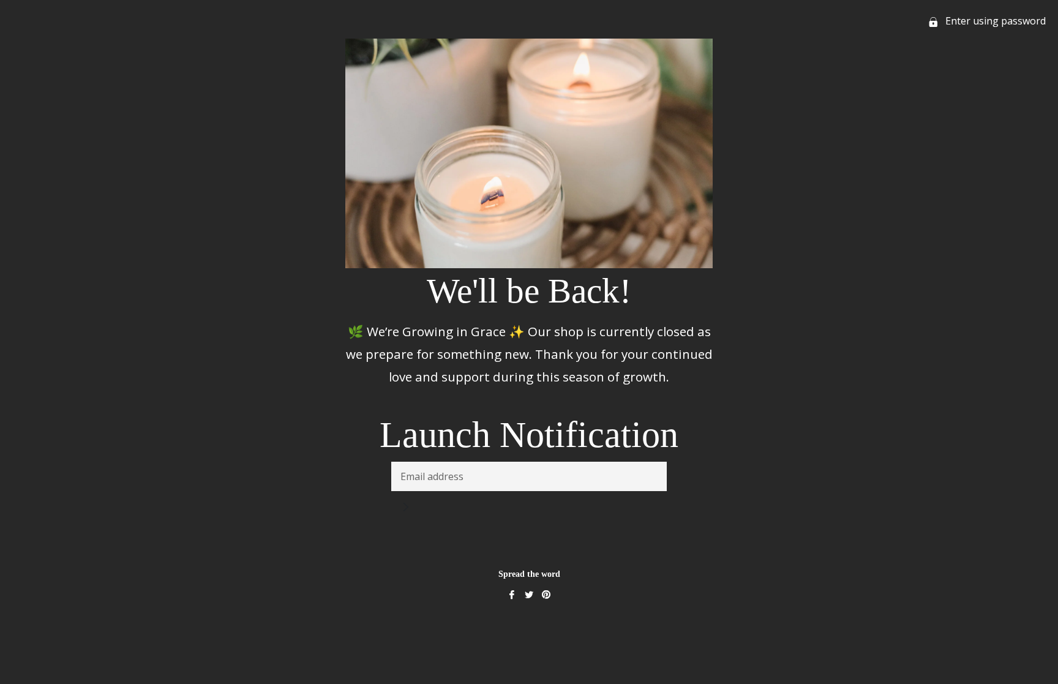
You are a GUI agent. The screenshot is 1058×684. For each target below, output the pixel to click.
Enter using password (994, 21)
